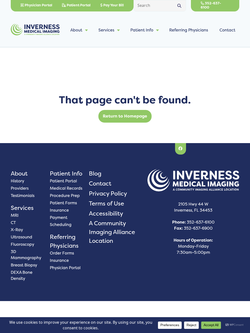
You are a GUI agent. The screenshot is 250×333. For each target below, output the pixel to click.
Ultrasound (21, 237)
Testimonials (22, 195)
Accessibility (106, 213)
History (17, 181)
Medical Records (66, 188)
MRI (15, 215)
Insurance (59, 210)
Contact (227, 30)
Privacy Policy (108, 193)
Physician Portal (38, 5)
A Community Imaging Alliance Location (112, 232)
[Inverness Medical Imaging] (35, 30)
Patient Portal (78, 5)
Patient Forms (63, 203)
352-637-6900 (198, 228)
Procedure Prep (65, 195)
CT (13, 222)
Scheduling (61, 224)
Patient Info (141, 30)
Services (106, 30)
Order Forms (62, 253)
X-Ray (17, 229)
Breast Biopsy (24, 265)
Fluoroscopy (22, 244)
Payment (58, 217)
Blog (95, 173)
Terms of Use (106, 203)
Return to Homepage (125, 116)
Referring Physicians (188, 30)
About (76, 30)
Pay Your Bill (113, 5)
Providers (20, 188)
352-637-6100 (211, 5)
